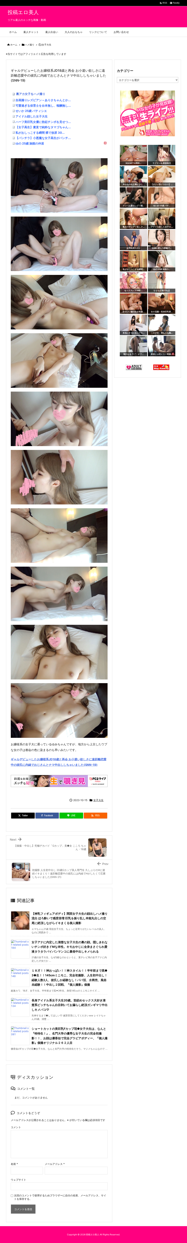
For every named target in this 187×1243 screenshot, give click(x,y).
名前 (14, 1163)
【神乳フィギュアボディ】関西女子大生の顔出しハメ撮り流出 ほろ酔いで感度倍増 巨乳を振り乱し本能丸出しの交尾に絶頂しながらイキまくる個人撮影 (70, 918)
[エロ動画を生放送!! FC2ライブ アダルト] (59, 781)
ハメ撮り (29, 44)
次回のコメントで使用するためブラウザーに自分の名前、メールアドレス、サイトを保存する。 (60, 1197)
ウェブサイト (18, 1179)
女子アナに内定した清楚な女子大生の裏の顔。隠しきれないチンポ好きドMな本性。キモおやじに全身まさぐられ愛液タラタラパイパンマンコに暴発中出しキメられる (70, 946)
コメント (16, 1127)
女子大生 (46, 44)
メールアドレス (55, 1163)
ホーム (13, 44)
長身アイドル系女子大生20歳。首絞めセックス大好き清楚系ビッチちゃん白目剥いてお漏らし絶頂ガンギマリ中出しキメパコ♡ (70, 1004)
